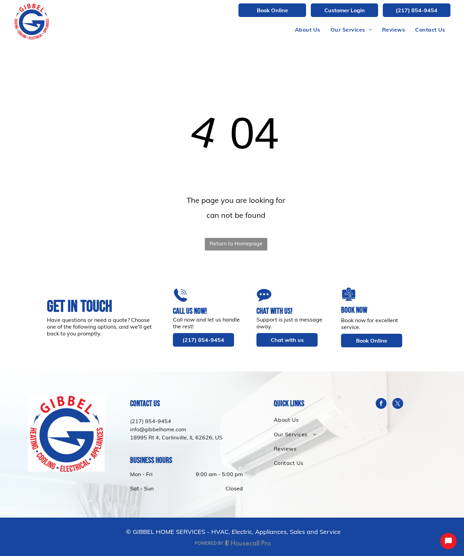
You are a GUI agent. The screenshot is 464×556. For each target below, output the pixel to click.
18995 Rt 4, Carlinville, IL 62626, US (176, 437)
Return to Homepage (236, 243)
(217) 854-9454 (150, 421)
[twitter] (397, 404)
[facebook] (381, 404)
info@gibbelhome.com (158, 429)
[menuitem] (307, 29)
